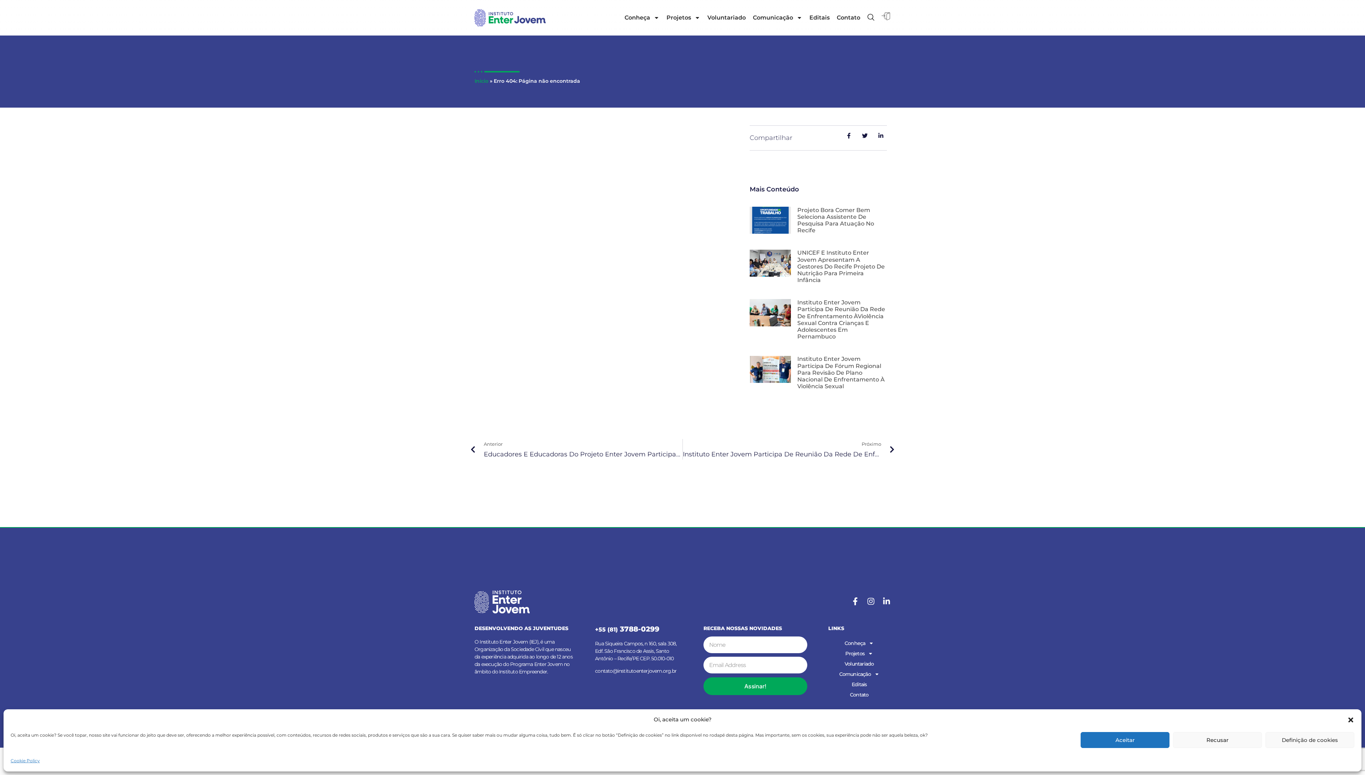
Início (481, 81)
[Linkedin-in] (886, 601)
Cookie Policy (25, 760)
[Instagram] (871, 601)
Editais (819, 17)
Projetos (679, 17)
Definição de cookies (1310, 740)
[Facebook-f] (855, 601)
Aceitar (1125, 740)
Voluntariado (726, 17)
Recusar (1217, 740)
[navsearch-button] (871, 18)
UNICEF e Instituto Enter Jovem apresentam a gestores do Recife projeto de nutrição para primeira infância (841, 266)
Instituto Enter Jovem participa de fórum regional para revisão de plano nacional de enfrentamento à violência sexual (841, 373)
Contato (848, 17)
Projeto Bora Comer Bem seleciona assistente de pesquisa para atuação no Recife (835, 220)
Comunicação (773, 17)
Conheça (637, 17)
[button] (1350, 719)
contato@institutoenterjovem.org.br (635, 671)
